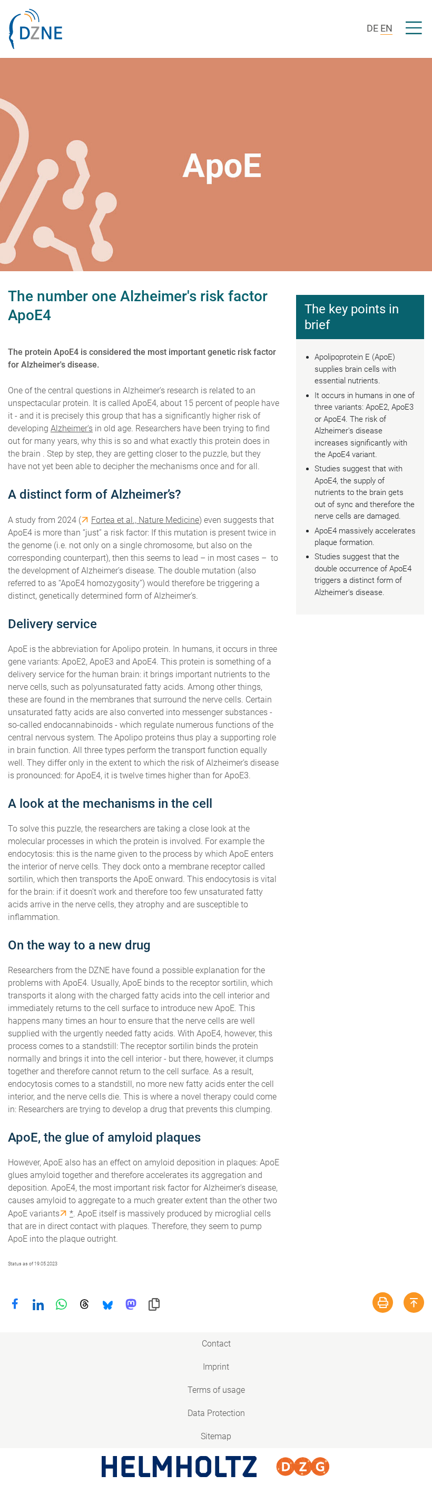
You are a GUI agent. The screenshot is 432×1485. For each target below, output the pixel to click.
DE (372, 28)
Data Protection (216, 1413)
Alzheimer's (72, 428)
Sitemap (216, 1436)
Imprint (216, 1367)
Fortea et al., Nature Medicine (145, 520)
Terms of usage (216, 1390)
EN (386, 28)
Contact (216, 1344)
